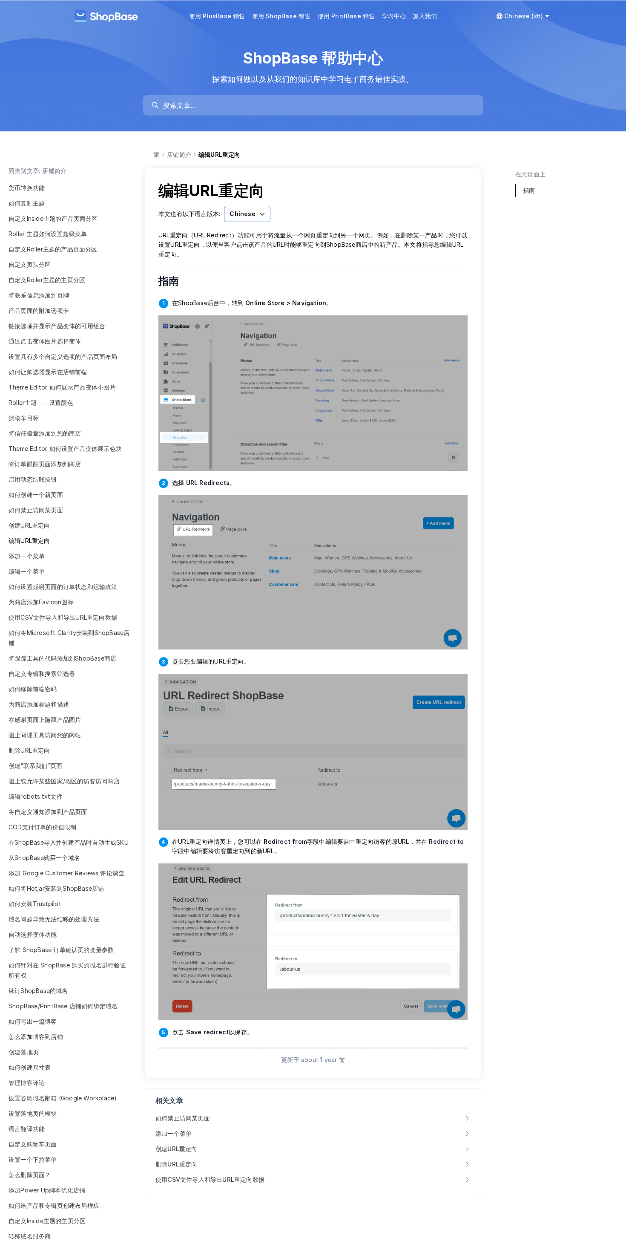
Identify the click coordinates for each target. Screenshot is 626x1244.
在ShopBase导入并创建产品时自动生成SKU (69, 842)
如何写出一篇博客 (33, 1021)
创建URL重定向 (29, 525)
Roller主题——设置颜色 (41, 402)
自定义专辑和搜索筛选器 (42, 673)
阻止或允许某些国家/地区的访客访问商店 (64, 781)
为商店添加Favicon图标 (41, 602)
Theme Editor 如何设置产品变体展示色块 (65, 448)
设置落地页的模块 (33, 1113)
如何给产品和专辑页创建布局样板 (54, 1205)
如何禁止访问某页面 (36, 510)
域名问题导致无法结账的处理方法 (54, 919)
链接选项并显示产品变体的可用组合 (57, 325)
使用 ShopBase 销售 (281, 16)
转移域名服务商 (30, 1236)
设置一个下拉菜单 (33, 1159)
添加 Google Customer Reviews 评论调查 (66, 873)
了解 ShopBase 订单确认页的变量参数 (61, 949)
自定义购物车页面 (33, 1144)
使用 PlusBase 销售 (217, 16)
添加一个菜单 (27, 556)
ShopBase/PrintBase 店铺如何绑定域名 (63, 1006)
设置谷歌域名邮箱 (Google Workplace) (63, 1098)
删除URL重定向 (29, 750)
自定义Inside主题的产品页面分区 (53, 218)
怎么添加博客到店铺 (36, 1036)
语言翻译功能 (27, 1128)
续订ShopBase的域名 (38, 990)
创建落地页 (24, 1052)
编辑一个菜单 (27, 571)
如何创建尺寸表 (30, 1067)
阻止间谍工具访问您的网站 (45, 735)
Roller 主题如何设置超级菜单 (48, 233)
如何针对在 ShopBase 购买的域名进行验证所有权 (67, 970)
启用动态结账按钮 (33, 479)
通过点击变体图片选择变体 (45, 341)
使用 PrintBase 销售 (346, 16)
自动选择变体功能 (33, 934)
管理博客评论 (27, 1082)
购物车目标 (24, 417)
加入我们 (425, 16)
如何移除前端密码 (33, 689)
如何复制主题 (27, 203)
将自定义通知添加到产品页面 (48, 811)
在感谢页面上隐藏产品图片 (45, 719)
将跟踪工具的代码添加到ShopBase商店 (62, 658)
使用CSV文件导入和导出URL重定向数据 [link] (209, 1179)
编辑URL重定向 (29, 540)
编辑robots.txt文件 (36, 796)
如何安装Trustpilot (35, 903)
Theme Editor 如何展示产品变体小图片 (62, 387)
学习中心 (394, 16)
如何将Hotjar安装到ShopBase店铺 (56, 888)
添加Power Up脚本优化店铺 (47, 1190)
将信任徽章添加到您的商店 (45, 433)
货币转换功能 (27, 187)
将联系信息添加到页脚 (39, 295)
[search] (317, 105)
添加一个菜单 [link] (173, 1133)
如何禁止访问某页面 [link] (182, 1118)
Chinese (242, 213)
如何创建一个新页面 (36, 494)
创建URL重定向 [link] (176, 1148)
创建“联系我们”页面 (35, 765)
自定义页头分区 (30, 264)
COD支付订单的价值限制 (42, 827)
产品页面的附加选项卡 (39, 310)
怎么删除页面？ (30, 1174)
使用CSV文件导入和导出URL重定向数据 (63, 617)
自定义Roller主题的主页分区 (47, 279)
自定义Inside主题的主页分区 (47, 1220)
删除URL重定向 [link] (176, 1164)
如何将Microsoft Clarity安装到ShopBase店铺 (69, 638)
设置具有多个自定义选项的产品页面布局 (63, 356)
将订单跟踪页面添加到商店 (45, 464)
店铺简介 (179, 154)
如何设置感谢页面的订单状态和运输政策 (63, 586)
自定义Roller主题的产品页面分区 (53, 249)
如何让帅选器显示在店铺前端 (48, 371)
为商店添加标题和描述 (39, 704)
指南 (174, 281)
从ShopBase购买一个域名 (44, 857)
